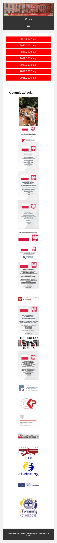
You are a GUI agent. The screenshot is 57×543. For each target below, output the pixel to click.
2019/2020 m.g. (28, 52)
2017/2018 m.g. (28, 65)
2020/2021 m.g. (28, 45)
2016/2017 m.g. (28, 71)
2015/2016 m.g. (28, 77)
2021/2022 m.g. (28, 39)
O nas (28, 19)
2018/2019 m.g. (28, 58)
